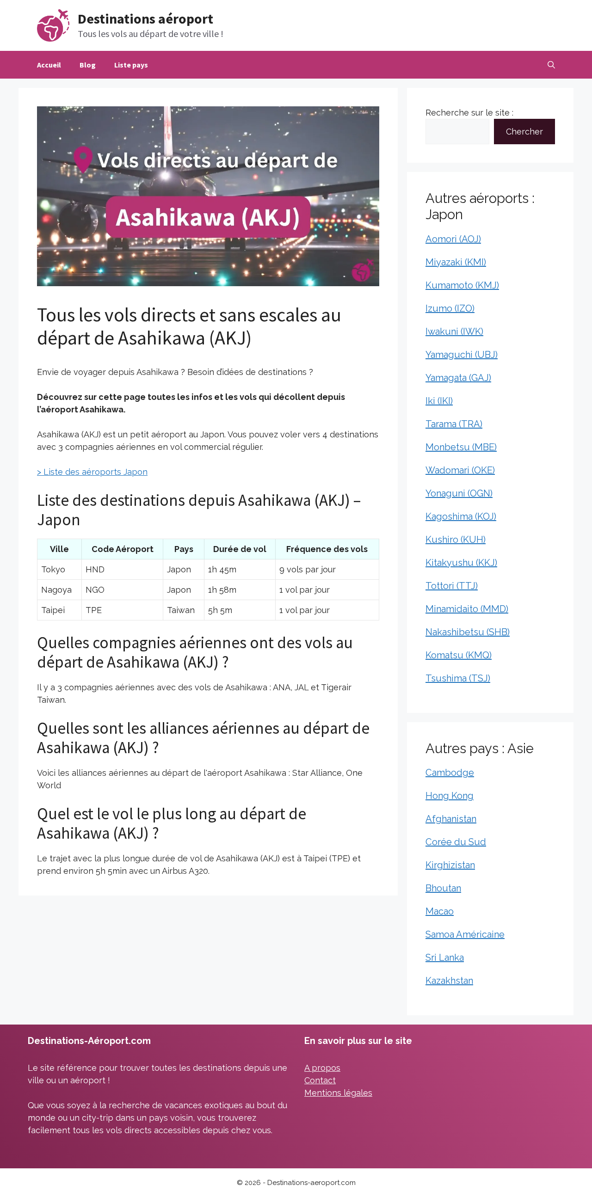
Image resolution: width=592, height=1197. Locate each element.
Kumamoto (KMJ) (462, 285)
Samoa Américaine (465, 934)
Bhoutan (443, 888)
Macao (440, 911)
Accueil (49, 64)
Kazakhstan (449, 980)
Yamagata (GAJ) (458, 377)
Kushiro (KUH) (456, 539)
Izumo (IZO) (450, 308)
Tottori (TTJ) (452, 585)
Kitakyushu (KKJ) (461, 562)
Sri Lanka (445, 957)
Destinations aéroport (145, 18)
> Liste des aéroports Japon (92, 472)
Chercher (524, 131)
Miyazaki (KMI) (456, 262)
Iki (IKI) (439, 400)
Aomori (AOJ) (453, 239)
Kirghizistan (450, 865)
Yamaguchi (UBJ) (462, 354)
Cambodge (450, 772)
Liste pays (131, 64)
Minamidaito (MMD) (467, 608)
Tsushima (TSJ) (458, 678)
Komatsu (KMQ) (459, 655)
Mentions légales (338, 1093)
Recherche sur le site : (469, 112)
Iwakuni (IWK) (454, 331)
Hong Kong (450, 795)
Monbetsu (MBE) (461, 447)
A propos (322, 1068)
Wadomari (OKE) (460, 470)
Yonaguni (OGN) (459, 493)
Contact (320, 1080)
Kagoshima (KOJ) (461, 516)
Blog (88, 64)
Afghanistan (451, 818)
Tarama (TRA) (454, 424)
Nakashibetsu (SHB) (468, 632)
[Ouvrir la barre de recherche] (551, 65)
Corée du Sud (456, 841)
